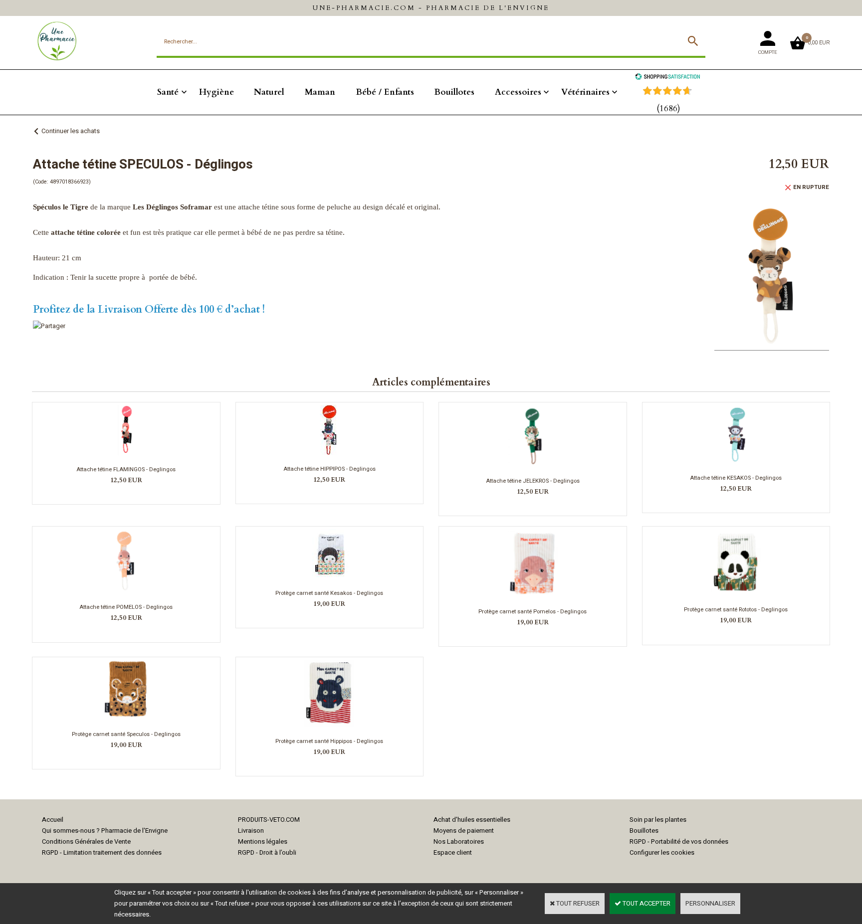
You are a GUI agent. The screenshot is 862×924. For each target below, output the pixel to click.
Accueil (52, 819)
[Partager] (49, 326)
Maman (320, 92)
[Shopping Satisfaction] (667, 77)
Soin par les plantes (658, 819)
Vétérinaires (585, 92)
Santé (168, 92)
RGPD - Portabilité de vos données (679, 841)
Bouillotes (454, 92)
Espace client (452, 852)
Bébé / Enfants (385, 92)
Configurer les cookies (662, 852)
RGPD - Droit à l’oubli (267, 852)
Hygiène (216, 92)
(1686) (668, 108)
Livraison (251, 830)
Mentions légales (262, 841)
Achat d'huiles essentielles (471, 819)
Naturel (269, 92)
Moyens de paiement (463, 830)
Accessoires (518, 92)
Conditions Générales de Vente (86, 841)
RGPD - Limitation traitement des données (102, 852)
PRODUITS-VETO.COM (269, 819)
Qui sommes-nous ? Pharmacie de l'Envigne (105, 830)
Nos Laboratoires (458, 841)
